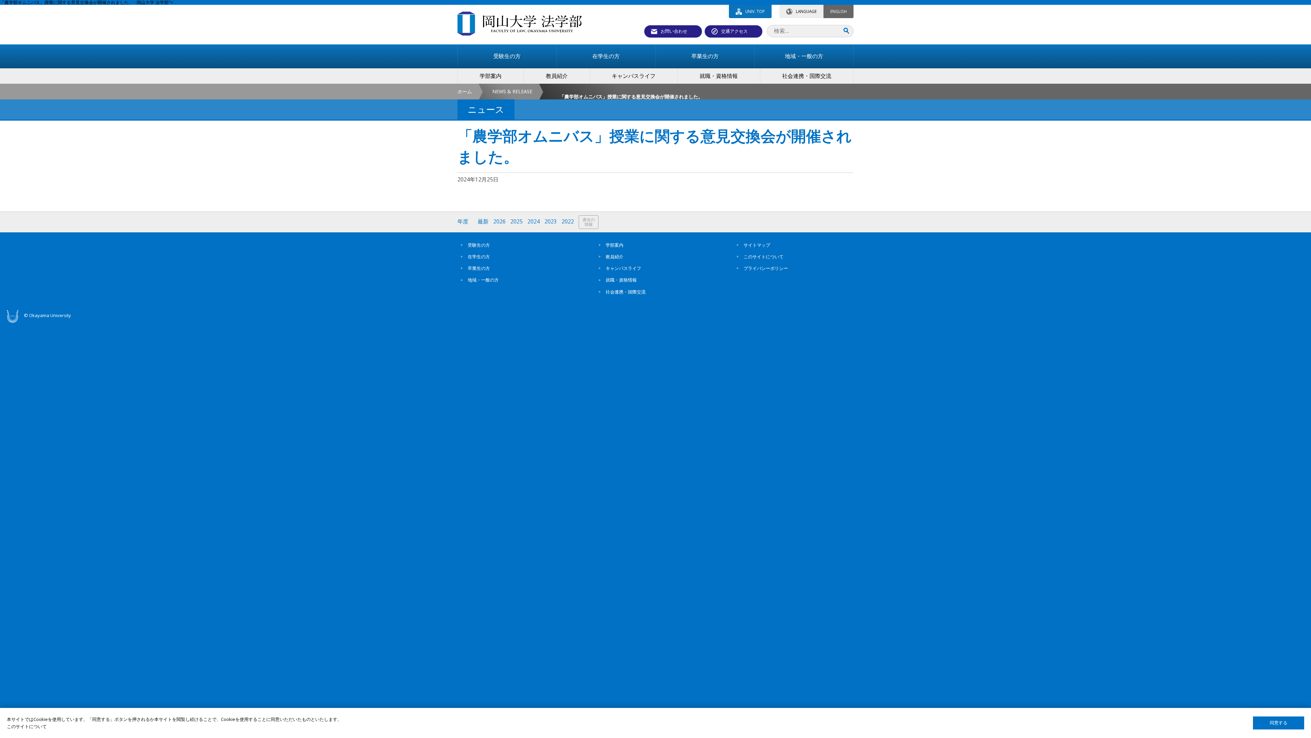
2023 (551, 221)
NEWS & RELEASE (512, 91)
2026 (499, 221)
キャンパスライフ (623, 268)
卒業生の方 (479, 268)
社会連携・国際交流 (626, 292)
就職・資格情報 (621, 280)
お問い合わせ (674, 31)
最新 (483, 221)
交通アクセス (734, 31)
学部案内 (614, 245)
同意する (1278, 722)
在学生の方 (479, 257)
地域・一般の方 (483, 280)
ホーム (464, 91)
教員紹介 (614, 257)
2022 (568, 221)
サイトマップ (757, 245)
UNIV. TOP (755, 11)
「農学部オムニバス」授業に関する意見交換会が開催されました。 (628, 96)
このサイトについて (764, 257)
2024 (533, 221)
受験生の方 (479, 245)
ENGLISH (838, 11)
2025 (516, 221)
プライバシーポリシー (766, 268)
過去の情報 (588, 222)
